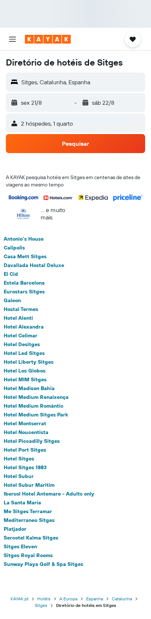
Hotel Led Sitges (24, 353)
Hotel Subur (19, 476)
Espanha (94, 598)
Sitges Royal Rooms (28, 555)
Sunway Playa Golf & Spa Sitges (43, 564)
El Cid (11, 274)
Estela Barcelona (24, 282)
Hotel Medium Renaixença (36, 397)
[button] (12, 39)
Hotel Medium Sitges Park (36, 414)
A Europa (68, 598)
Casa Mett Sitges (25, 256)
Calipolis (14, 247)
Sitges (41, 605)
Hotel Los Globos (24, 370)
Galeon (12, 300)
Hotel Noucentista (26, 432)
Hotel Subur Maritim (29, 485)
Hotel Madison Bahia (29, 388)
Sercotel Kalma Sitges (31, 537)
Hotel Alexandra (24, 326)
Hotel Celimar (20, 335)
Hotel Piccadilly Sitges (32, 441)
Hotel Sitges (19, 458)
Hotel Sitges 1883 (25, 467)
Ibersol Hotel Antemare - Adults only (49, 493)
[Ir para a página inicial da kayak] (48, 39)
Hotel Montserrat (25, 423)
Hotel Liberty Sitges (29, 362)
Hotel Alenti (18, 318)
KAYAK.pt (20, 598)
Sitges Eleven (20, 546)
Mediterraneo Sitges (29, 520)
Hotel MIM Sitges (25, 379)
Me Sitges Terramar (28, 511)
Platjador (15, 529)
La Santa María (22, 502)
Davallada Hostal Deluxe (34, 265)
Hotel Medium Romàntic (33, 406)
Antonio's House (24, 239)
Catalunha (122, 598)
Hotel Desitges (22, 344)
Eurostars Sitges (24, 291)
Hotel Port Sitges (25, 449)
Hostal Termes (21, 309)
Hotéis (44, 598)
